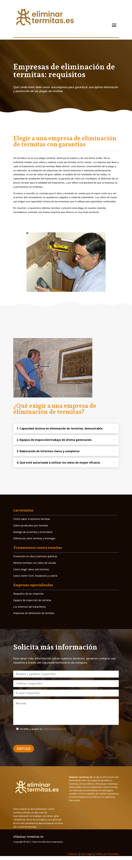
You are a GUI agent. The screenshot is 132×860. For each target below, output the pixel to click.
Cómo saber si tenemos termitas (31, 519)
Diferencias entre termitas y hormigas (34, 538)
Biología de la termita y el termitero (33, 532)
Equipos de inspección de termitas (32, 600)
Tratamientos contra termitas (37, 548)
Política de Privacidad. (54, 729)
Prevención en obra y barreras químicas (35, 556)
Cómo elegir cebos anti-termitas (31, 569)
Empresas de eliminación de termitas (33, 613)
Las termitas (23, 510)
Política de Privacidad (107, 854)
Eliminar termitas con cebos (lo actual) (34, 562)
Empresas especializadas (33, 585)
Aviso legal (86, 854)
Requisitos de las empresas (28, 593)
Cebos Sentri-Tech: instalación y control (35, 575)
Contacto (73, 854)
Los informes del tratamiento (29, 606)
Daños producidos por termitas (30, 525)
